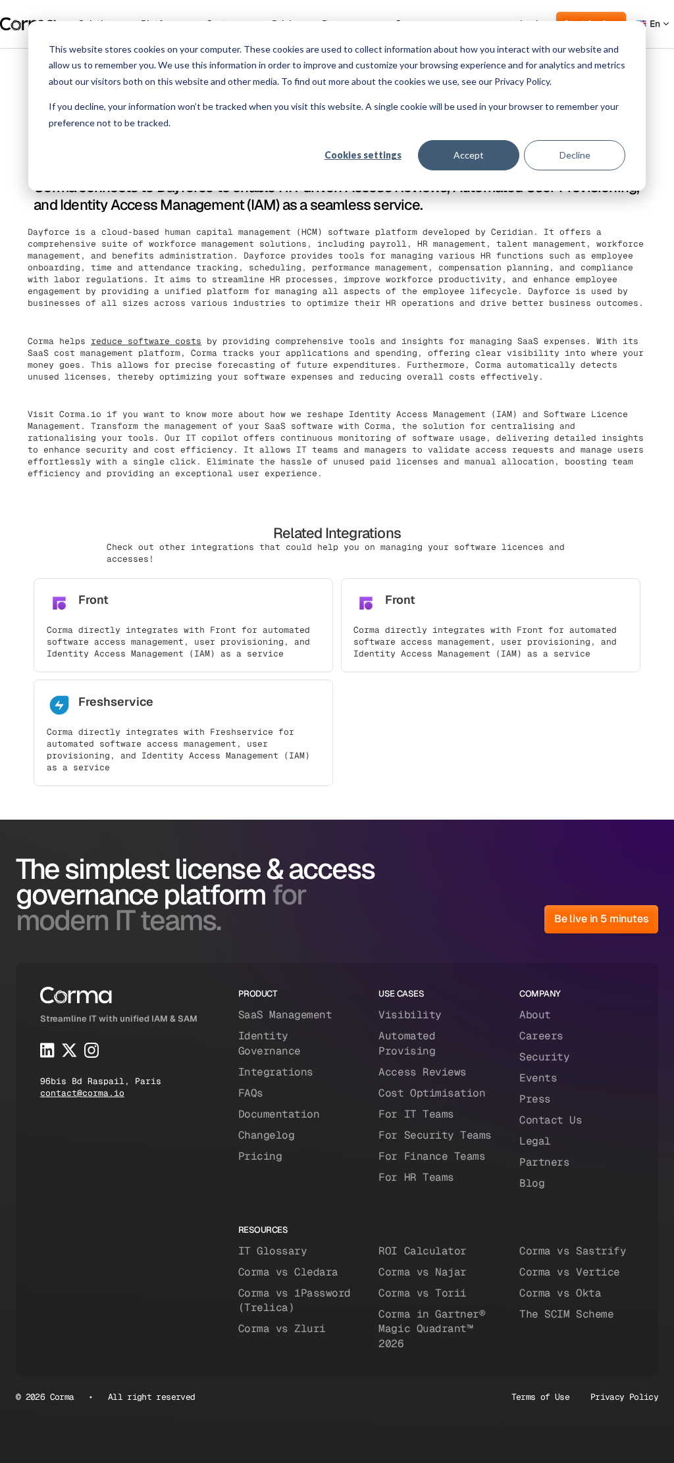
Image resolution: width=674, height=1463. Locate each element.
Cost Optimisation (431, 1093)
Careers (541, 1036)
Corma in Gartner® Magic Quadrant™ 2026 (431, 1329)
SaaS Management (285, 1015)
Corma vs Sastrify (572, 1251)
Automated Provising (406, 1043)
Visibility (409, 1015)
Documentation (279, 1114)
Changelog (266, 1135)
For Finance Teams (431, 1156)
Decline (574, 155)
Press (535, 1099)
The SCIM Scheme (566, 1314)
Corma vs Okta (560, 1293)
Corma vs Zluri (282, 1328)
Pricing (260, 1156)
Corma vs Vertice (569, 1272)
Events (538, 1078)
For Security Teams (434, 1135)
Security (544, 1057)
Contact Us (550, 1120)
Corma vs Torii (422, 1293)
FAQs (250, 1093)
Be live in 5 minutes (601, 919)
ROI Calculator (422, 1251)
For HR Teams (416, 1177)
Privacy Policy (624, 1396)
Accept (469, 155)
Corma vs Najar (422, 1272)
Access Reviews (422, 1072)
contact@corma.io (82, 1093)
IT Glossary (272, 1251)
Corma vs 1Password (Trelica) (294, 1300)
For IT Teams (416, 1114)
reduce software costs (146, 341)
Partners (544, 1162)
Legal (535, 1141)
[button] (652, 24)
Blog (531, 1183)
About (535, 1015)
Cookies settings (363, 155)
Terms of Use (540, 1396)
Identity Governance (269, 1043)
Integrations (275, 1072)
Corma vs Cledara (288, 1272)
